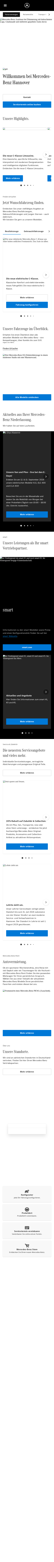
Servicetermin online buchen (27, 104)
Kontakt (27, 97)
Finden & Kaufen (10, 348)
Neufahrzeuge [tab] (12, 231)
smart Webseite (10, 636)
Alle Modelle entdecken (27, 397)
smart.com (27, 647)
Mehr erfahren (27, 772)
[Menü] (5, 5)
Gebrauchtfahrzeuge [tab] (34, 231)
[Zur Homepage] (27, 5)
